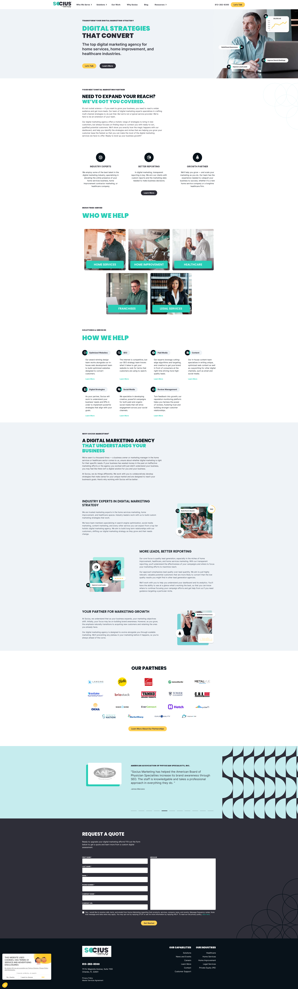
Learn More (107, 66)
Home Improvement (207, 960)
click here (206, 914)
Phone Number (88, 885)
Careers (187, 960)
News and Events (183, 956)
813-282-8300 (222, 4)
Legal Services (209, 964)
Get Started (149, 923)
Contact (187, 968)
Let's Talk (89, 66)
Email (85, 875)
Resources (160, 4)
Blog (146, 4)
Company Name (88, 894)
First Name (87, 857)
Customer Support (183, 971)
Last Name (86, 866)
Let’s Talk (238, 4)
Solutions (101, 4)
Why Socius (132, 4)
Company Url (87, 903)
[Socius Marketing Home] (62, 5)
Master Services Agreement (92, 980)
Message (153, 857)
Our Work (116, 4)
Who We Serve (83, 4)
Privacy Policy (87, 978)
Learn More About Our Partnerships (147, 729)
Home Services (209, 956)
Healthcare (211, 953)
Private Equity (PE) (207, 968)
